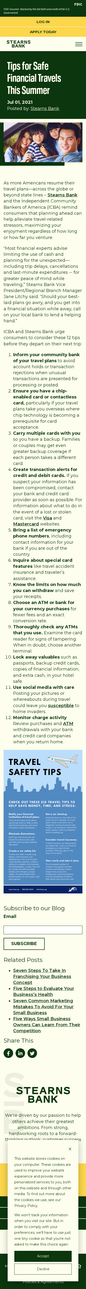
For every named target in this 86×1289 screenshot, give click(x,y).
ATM (68, 723)
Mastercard (26, 524)
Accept (43, 1256)
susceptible (61, 705)
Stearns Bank (45, 108)
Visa (47, 518)
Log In (43, 21)
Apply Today (43, 32)
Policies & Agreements (43, 1281)
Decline (43, 1269)
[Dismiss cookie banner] (70, 1150)
